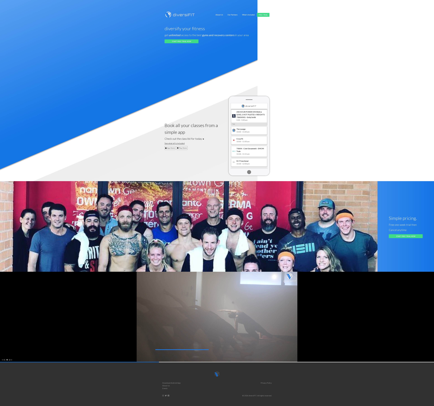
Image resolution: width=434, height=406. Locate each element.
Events (164, 388)
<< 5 (3, 360)
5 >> (10, 360)
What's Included (248, 15)
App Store (171, 148)
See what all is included (175, 143)
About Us (219, 15)
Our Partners (233, 15)
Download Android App (171, 383)
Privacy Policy (266, 383)
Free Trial (263, 15)
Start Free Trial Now (181, 41)
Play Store (183, 148)
